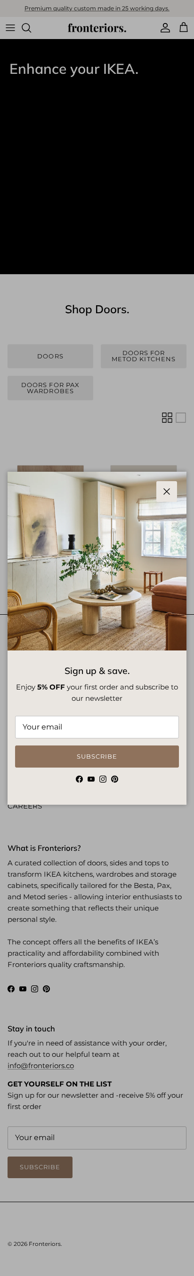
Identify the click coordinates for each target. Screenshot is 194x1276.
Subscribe (97, 756)
